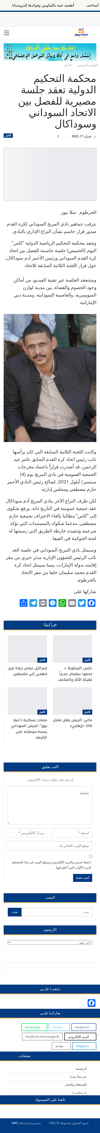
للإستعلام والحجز (76, 1084)
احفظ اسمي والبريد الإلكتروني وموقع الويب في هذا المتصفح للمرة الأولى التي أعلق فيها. (51, 864)
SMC (14, 1123)
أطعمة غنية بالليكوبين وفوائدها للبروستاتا (59, 5)
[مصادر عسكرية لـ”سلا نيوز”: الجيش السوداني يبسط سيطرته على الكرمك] (27, 701)
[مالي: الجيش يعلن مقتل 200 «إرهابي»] (72, 701)
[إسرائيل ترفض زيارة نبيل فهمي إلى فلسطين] (27, 648)
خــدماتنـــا (80, 1092)
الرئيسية (81, 1068)
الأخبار (8, 135)
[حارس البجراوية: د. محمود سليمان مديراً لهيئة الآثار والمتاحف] (72, 648)
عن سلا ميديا (78, 1076)
